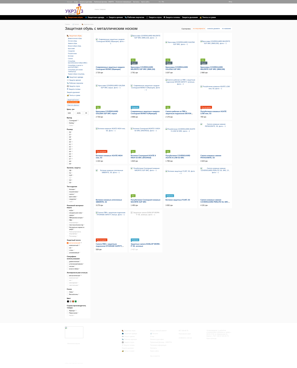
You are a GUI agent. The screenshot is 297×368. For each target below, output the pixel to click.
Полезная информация (123, 2)
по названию (226, 28)
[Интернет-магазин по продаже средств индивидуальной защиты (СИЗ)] (74, 332)
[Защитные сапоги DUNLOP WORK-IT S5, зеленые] (146, 226)
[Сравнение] (223, 2)
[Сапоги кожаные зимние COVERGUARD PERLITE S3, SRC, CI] (215, 182)
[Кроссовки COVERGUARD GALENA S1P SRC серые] (111, 94)
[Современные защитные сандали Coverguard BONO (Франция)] (111, 49)
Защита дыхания (190, 17)
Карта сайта (145, 2)
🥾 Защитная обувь (74, 17)
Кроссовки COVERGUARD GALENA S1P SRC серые (107, 112)
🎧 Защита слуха (154, 17)
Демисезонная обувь (75, 38)
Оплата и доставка (86, 2)
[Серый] (70, 301)
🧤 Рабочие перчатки (134, 17)
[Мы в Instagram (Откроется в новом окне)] (155, 2)
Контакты (136, 2)
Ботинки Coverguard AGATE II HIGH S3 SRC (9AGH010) (143, 157)
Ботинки (70, 56)
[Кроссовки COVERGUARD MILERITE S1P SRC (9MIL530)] (215, 49)
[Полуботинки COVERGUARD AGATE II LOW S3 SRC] (180, 138)
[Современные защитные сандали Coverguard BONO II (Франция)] (146, 94)
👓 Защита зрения (114, 17)
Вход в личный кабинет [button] (158, 331)
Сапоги (70, 58)
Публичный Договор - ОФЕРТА (104, 2)
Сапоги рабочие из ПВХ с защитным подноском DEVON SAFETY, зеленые (178, 113)
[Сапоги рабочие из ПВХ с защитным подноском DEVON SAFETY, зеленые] (180, 94)
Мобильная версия (73, 343)
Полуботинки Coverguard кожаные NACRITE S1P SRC (145, 201)
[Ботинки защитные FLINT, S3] (180, 182)
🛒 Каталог (68, 2)
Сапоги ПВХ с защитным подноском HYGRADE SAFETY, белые (109, 246)
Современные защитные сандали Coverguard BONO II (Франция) (145, 112)
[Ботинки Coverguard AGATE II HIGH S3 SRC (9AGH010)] (146, 138)
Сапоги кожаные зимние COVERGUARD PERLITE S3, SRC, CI (214, 202)
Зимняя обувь (72, 43)
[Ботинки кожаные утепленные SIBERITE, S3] (111, 182)
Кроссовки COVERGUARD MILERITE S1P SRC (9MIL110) (143, 68)
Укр (160, 1)
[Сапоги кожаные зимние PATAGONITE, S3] (215, 138)
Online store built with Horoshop (74, 363)
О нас (76, 2)
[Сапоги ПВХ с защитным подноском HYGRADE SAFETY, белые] (111, 226)
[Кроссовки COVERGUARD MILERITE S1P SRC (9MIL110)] (146, 49)
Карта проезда (211, 338)
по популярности (199, 28)
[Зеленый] (75, 301)
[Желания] (219, 2)
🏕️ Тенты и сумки (208, 17)
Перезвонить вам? (208, 11)
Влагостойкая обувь (74, 46)
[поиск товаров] (190, 9)
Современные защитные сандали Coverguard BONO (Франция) (110, 68)
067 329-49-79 (208, 8)
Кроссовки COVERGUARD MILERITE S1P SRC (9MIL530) (212, 68)
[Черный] (68, 301)
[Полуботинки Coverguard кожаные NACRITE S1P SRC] (146, 182)
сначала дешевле (213, 28)
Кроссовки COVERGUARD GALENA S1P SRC (177, 68)
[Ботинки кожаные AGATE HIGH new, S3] (111, 138)
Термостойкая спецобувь (76, 74)
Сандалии (71, 51)
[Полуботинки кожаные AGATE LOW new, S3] (215, 94)
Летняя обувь (72, 41)
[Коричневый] (73, 301)
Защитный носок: (73, 100)
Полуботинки (72, 53)
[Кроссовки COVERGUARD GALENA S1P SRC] (180, 49)
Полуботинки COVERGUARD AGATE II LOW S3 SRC (178, 157)
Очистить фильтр (73, 105)
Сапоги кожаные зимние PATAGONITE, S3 (210, 157)
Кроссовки (71, 48)
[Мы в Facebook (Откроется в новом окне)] (152, 2)
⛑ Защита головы (171, 17)
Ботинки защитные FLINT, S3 (178, 200)
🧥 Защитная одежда (94, 17)
